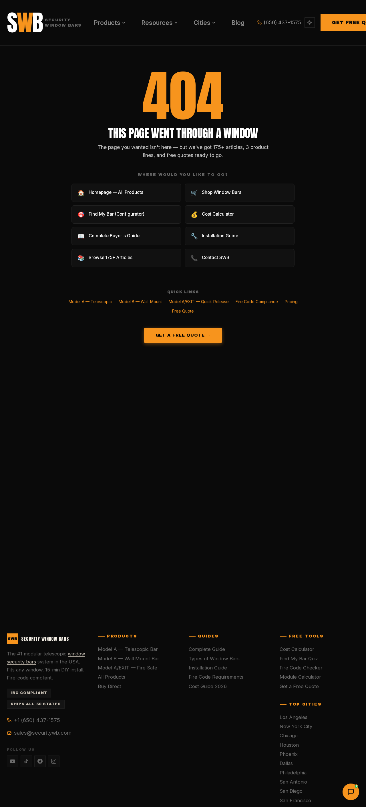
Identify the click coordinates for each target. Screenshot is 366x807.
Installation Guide (208, 668)
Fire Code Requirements (216, 677)
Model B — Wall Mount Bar (128, 658)
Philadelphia (293, 773)
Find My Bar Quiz (299, 658)
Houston (289, 745)
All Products (111, 677)
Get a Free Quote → (183, 335)
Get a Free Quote (299, 686)
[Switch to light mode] (310, 22)
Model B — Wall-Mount (140, 301)
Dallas (286, 763)
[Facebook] (40, 761)
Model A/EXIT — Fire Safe (127, 668)
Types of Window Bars (214, 658)
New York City (296, 726)
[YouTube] (12, 761)
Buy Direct (109, 686)
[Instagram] (53, 761)
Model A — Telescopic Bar (128, 649)
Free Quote (183, 311)
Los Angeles (293, 717)
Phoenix (289, 754)
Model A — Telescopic (90, 301)
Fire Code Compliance (257, 301)
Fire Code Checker (301, 668)
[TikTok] (26, 761)
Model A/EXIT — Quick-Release (199, 301)
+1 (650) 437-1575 (37, 720)
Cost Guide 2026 (208, 686)
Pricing (291, 301)
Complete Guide (207, 649)
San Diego (291, 791)
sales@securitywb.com (42, 733)
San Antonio (293, 782)
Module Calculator (300, 677)
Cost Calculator (297, 649)
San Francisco (295, 800)
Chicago (289, 735)
